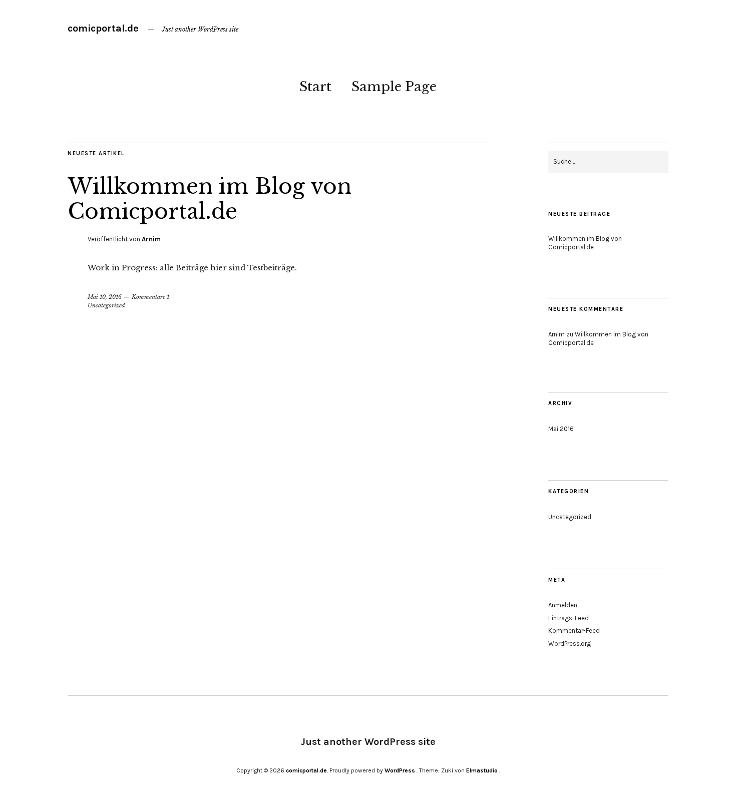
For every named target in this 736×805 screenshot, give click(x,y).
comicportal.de (103, 28)
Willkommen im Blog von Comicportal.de (209, 198)
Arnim (151, 239)
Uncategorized (106, 305)
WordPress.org (569, 643)
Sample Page (394, 87)
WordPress (400, 770)
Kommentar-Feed (574, 630)
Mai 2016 (561, 429)
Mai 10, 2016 (105, 296)
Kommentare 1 (150, 296)
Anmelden (562, 605)
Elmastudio (482, 770)
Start (315, 87)
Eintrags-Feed (568, 618)
